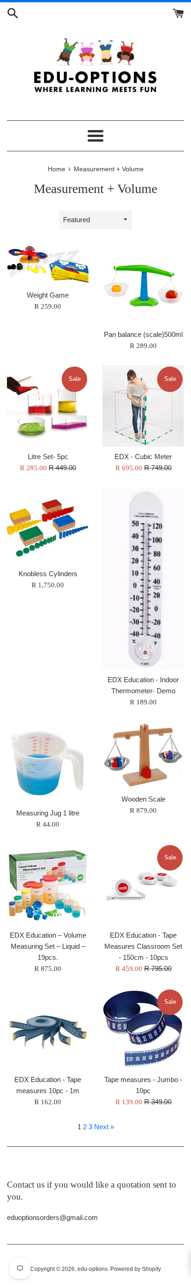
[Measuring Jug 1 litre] (48, 762)
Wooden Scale (143, 799)
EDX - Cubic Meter (143, 456)
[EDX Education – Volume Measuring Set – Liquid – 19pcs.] (48, 884)
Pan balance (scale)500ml (143, 334)
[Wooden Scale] (143, 755)
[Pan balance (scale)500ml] (143, 283)
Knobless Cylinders (48, 574)
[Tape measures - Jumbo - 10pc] (143, 1029)
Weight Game (48, 295)
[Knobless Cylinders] (48, 525)
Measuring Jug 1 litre (47, 813)
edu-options (92, 1269)
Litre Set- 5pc (48, 456)
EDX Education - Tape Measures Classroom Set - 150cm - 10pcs (143, 946)
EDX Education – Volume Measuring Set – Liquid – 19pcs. (48, 946)
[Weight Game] (48, 264)
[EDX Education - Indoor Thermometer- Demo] (143, 578)
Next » (104, 1127)
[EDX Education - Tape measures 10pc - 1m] (48, 1029)
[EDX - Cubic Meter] (143, 406)
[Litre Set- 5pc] (48, 406)
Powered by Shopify (135, 1269)
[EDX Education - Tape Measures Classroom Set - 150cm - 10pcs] (143, 884)
